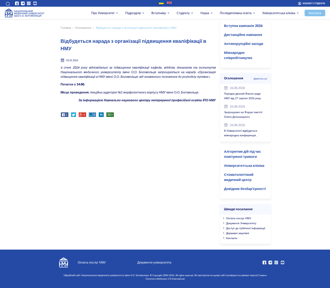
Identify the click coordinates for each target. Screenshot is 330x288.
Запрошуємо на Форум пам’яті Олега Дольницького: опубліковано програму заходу (243, 116)
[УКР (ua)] (161, 2)
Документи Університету (241, 223)
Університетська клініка (278, 13)
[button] (7, 3)
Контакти (315, 13)
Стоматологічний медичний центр (238, 177)
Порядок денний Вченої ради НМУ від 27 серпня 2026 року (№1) (242, 98)
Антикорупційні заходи (243, 44)
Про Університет (103, 13)
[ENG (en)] (169, 2)
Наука (205, 13)
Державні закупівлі (237, 233)
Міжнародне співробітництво (238, 55)
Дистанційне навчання (243, 35)
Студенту (183, 13)
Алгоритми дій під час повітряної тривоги (242, 154)
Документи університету (154, 262)
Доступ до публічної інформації (245, 228)
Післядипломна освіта (236, 13)
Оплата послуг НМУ (238, 218)
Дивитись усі (260, 78)
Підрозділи (133, 13)
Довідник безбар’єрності (245, 189)
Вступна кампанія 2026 (243, 26)
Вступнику (158, 13)
